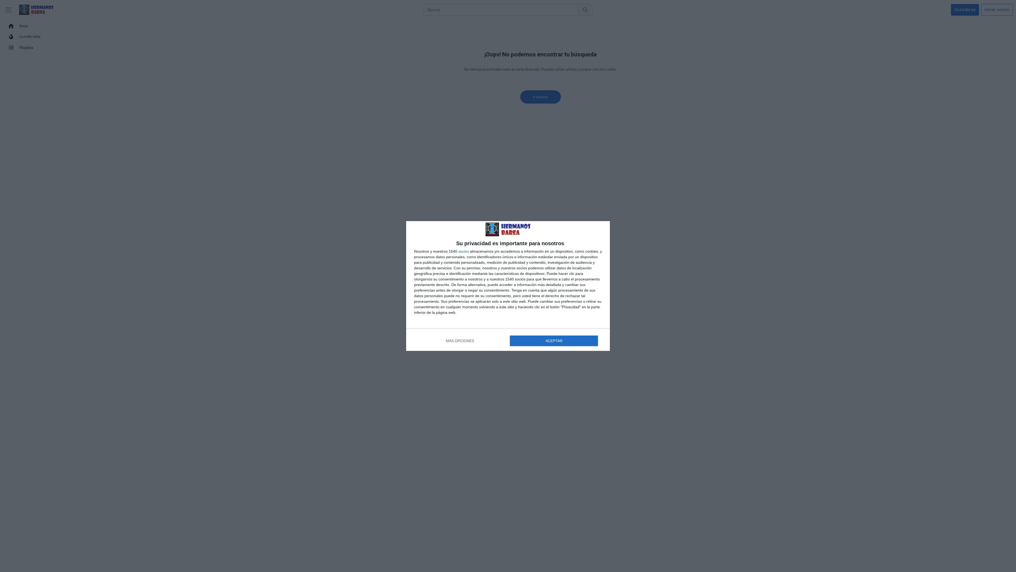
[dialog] (508, 286)
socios (463, 251)
